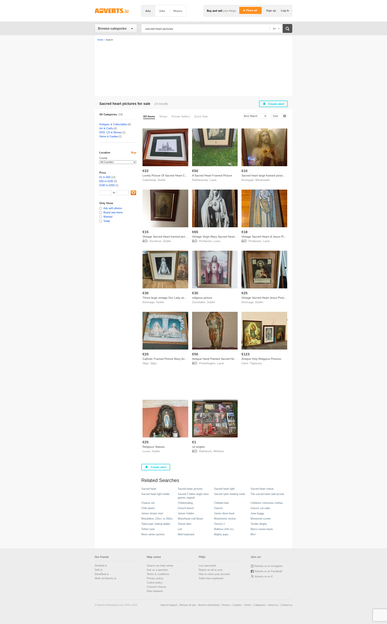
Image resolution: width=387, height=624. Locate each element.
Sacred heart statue (262, 488)
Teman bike (184, 523)
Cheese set (148, 502)
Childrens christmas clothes (267, 502)
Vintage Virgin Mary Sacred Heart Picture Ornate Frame (227, 236)
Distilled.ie (101, 565)
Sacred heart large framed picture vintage (268, 175)
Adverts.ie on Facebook (268, 571)
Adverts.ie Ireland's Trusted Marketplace (116, 11)
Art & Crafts (106, 128)
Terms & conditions (158, 574)
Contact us (286, 605)
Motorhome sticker (225, 518)
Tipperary (256, 363)
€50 (195, 171)
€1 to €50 (104, 177)
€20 (146, 354)
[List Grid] (277, 115)
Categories (260, 605)
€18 (244, 232)
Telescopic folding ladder (155, 523)
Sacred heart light (224, 488)
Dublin (162, 180)
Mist (253, 534)
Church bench (186, 508)
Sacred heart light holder (155, 494)
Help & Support (168, 605)
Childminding (185, 502)
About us (273, 605)
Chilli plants (148, 508)
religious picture (202, 297)
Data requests (155, 591)
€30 (146, 293)
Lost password (207, 565)
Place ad (252, 10)
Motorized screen (261, 518)
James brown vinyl (152, 513)
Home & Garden (108, 136)
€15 (146, 232)
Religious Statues (154, 446)
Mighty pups (221, 534)
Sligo (153, 363)
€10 (244, 171)
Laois (213, 180)
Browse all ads (188, 605)
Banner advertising (209, 605)
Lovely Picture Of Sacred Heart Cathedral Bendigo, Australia (181, 175)
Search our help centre (160, 565)
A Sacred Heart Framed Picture (212, 175)
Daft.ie (98, 569)
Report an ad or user (211, 569)
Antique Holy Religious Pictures (261, 358)
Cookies (237, 605)
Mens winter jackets (153, 534)
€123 (245, 354)
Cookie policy (154, 582)
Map (133, 152)
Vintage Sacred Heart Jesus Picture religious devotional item (279, 297)
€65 (195, 232)
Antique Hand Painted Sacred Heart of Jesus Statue (225, 358)
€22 (146, 171)
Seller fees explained (211, 578)
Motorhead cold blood (190, 518)
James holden (186, 513)
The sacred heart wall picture (267, 494)
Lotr (180, 529)
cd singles (198, 446)
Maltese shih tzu (223, 529)
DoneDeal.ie (102, 574)
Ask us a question (157, 569)
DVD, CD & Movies (110, 132)
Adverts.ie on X (264, 576)
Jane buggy (257, 513)
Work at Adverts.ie (105, 578)
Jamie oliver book (224, 513)
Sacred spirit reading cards (229, 494)
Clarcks (218, 508)
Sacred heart (148, 488)
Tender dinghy (259, 523)
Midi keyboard (186, 534)
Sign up (271, 10)
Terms (247, 605)
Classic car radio (260, 508)
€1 (194, 442)
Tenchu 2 (219, 523)
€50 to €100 (106, 181)
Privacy (226, 605)
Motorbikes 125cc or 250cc (157, 518)
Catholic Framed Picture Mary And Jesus (169, 358)
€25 (244, 293)
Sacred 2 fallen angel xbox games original (193, 496)
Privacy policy (155, 578)
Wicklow (218, 451)
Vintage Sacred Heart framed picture (166, 236)
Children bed (221, 502)
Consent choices (156, 586)
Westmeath (262, 180)
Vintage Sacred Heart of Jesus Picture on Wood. (272, 236)
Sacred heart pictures (190, 488)
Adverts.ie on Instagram (269, 566)
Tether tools (148, 529)
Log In (285, 10)
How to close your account (214, 574)
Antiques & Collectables (113, 124)
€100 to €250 (106, 185)
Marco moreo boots (262, 529)
